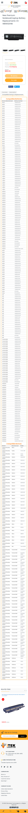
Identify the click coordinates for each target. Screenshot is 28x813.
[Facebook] (1, 767)
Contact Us (10, 755)
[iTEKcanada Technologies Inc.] (14, 2)
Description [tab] (12, 92)
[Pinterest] (10, 767)
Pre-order (14, 80)
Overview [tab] (4, 92)
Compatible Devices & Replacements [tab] (12, 94)
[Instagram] (7, 767)
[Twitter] (4, 767)
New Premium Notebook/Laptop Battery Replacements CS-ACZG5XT (13, 695)
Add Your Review (9, 59)
